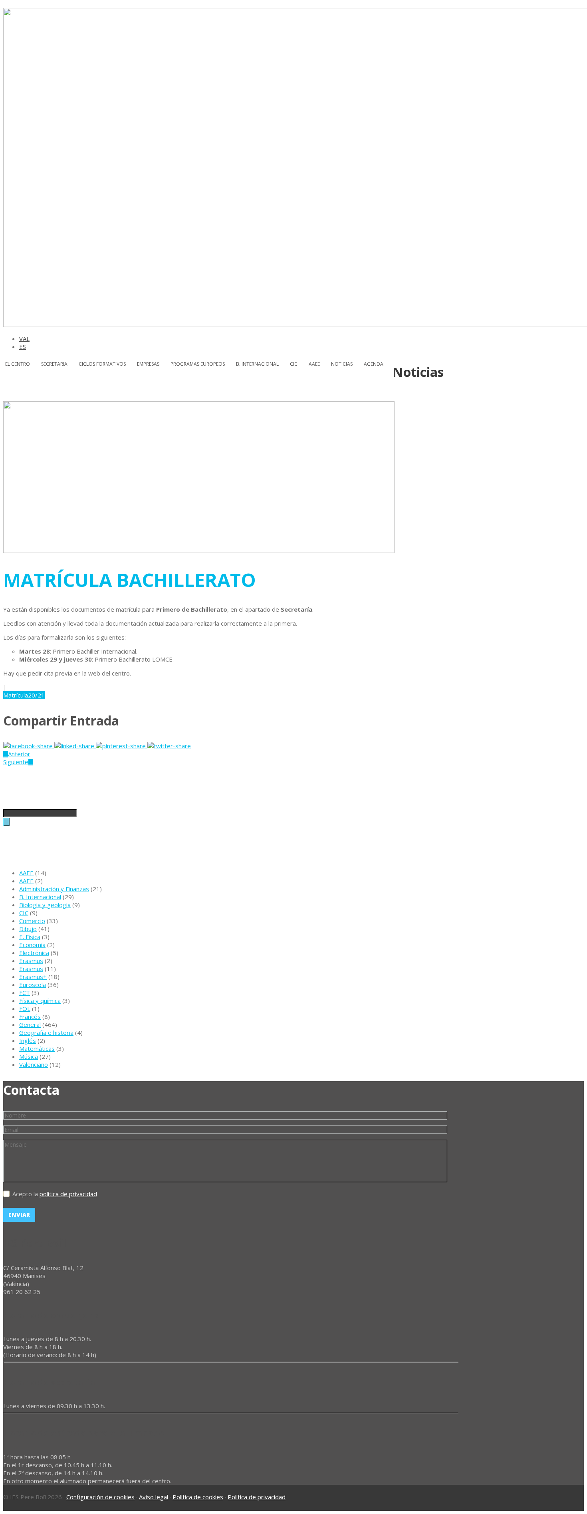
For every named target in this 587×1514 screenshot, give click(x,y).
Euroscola (32, 985)
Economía (32, 945)
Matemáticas (37, 1048)
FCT (24, 993)
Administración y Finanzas (54, 889)
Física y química (40, 1001)
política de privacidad (68, 1194)
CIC (293, 364)
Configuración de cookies (100, 1497)
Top (559, 1474)
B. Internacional (40, 897)
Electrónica (34, 953)
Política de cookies (198, 1497)
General (30, 1024)
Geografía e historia (46, 1032)
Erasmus (31, 961)
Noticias (342, 364)
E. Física (29, 937)
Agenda (373, 364)
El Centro (17, 364)
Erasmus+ (33, 977)
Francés (30, 1017)
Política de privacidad (257, 1497)
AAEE (314, 364)
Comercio (32, 921)
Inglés (27, 1040)
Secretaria (54, 364)
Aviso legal (153, 1497)
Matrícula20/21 (24, 695)
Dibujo (28, 929)
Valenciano (33, 1064)
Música (28, 1056)
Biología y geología (45, 905)
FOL (24, 1009)
